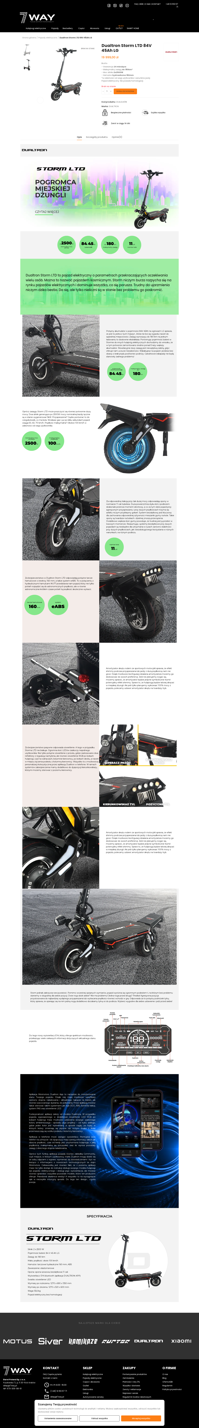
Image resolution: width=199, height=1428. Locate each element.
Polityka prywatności (172, 1389)
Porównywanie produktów (135, 1374)
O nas (165, 1374)
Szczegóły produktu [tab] (97, 137)
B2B (141, 4)
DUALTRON (114, 106)
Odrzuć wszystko (99, 1418)
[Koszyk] (174, 18)
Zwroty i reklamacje (132, 1389)
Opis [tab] (79, 137)
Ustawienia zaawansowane (57, 1418)
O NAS (147, 4)
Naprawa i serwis (130, 1393)
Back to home (177, 37)
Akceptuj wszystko (141, 1418)
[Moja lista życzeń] (153, 18)
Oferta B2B (167, 1381)
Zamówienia (128, 1378)
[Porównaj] (143, 18)
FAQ (136, 4)
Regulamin (167, 1385)
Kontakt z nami (50, 1378)
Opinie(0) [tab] (117, 137)
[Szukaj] (133, 18)
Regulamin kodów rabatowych (137, 1397)
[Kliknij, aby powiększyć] (40, 100)
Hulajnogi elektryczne (93, 1374)
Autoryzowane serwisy (93, 1397)
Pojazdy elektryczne (92, 1378)
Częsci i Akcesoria (91, 1381)
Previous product (174, 37)
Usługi (85, 1393)
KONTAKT (156, 4)
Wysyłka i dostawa (131, 1385)
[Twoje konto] (163, 18)
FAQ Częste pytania (52, 1374)
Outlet (86, 1385)
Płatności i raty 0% (131, 1381)
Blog (164, 1378)
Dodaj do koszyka (125, 91)
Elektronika (88, 1389)
